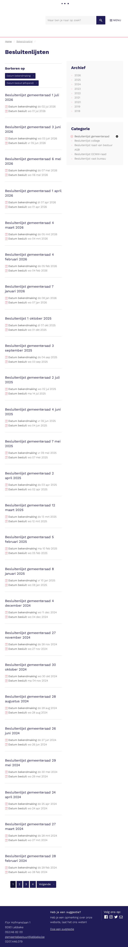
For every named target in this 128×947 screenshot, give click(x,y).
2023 (77, 88)
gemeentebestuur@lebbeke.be (24, 937)
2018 (77, 111)
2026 (77, 75)
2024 (77, 84)
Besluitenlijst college (87, 140)
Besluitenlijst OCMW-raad (90, 154)
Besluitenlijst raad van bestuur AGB (93, 147)
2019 (77, 106)
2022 (77, 93)
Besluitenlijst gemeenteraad (91, 136)
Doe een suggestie (62, 929)
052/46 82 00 (14, 932)
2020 (77, 102)
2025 (77, 79)
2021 (77, 97)
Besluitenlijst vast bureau (90, 158)
